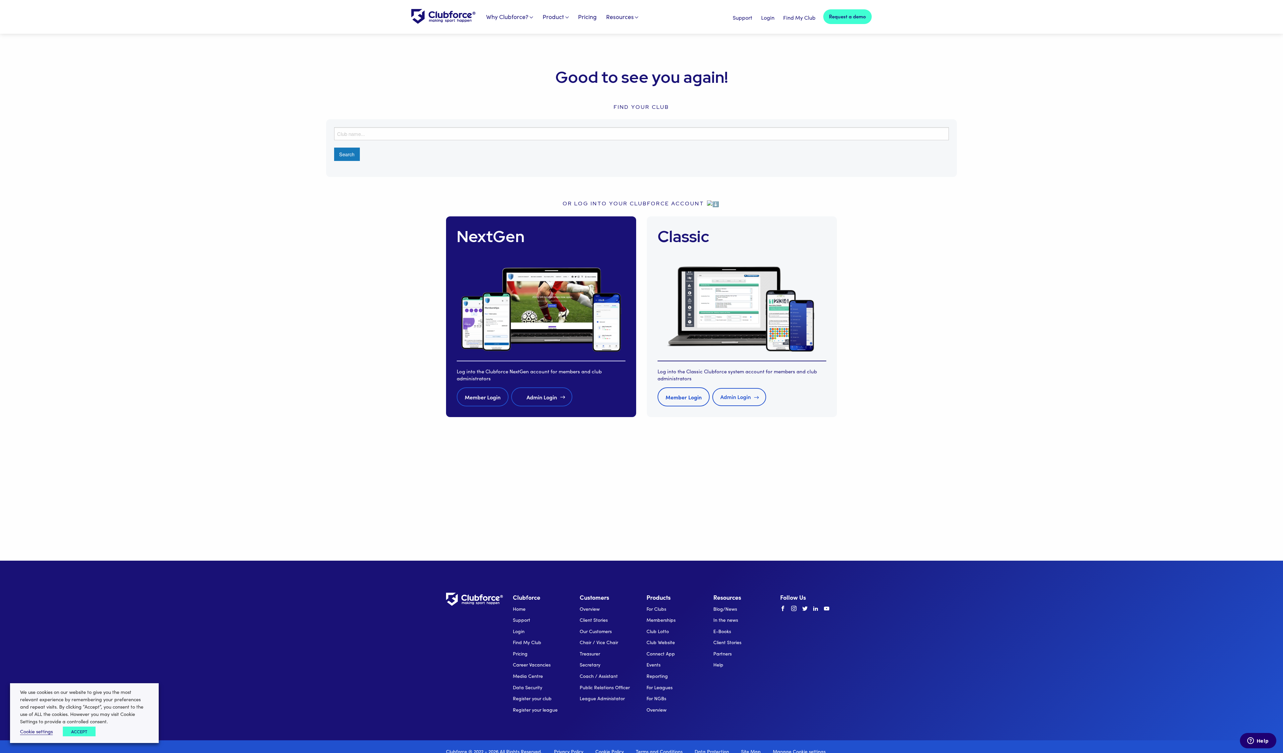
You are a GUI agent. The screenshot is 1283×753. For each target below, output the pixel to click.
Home (519, 609)
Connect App (661, 653)
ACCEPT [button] (79, 731)
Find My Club (799, 17)
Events (654, 665)
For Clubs (656, 609)
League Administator (602, 698)
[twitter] (805, 608)
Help (718, 665)
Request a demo (847, 16)
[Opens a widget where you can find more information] (1258, 741)
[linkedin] (815, 608)
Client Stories (594, 620)
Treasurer (590, 653)
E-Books (722, 631)
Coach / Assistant (599, 676)
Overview (590, 609)
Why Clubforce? (507, 17)
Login (767, 17)
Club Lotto (658, 631)
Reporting (657, 676)
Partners (722, 653)
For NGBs (656, 698)
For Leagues (660, 687)
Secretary (590, 665)
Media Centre (528, 676)
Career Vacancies (532, 665)
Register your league (535, 710)
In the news (725, 620)
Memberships (661, 620)
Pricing (587, 17)
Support (742, 17)
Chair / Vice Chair (599, 642)
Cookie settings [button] (36, 731)
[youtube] (826, 608)
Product (553, 17)
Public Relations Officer (605, 687)
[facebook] (783, 608)
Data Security (527, 687)
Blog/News (725, 609)
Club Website (661, 642)
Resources (620, 17)
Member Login (483, 397)
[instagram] (794, 608)
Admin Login (542, 397)
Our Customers (596, 631)
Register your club (532, 698)
